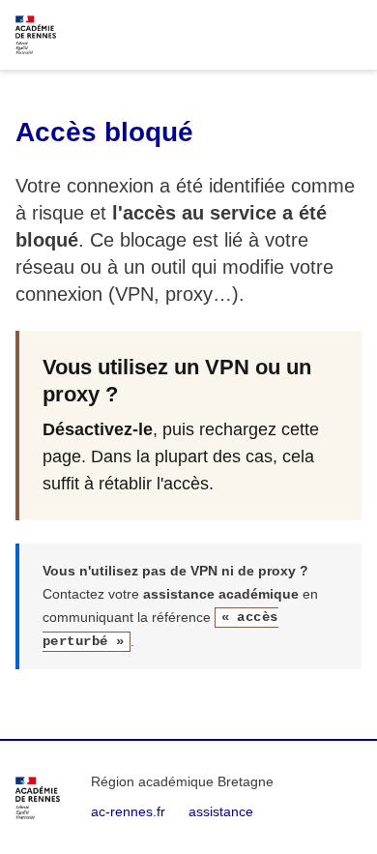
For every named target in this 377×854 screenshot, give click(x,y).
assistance (220, 811)
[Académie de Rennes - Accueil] (37, 798)
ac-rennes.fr (128, 811)
